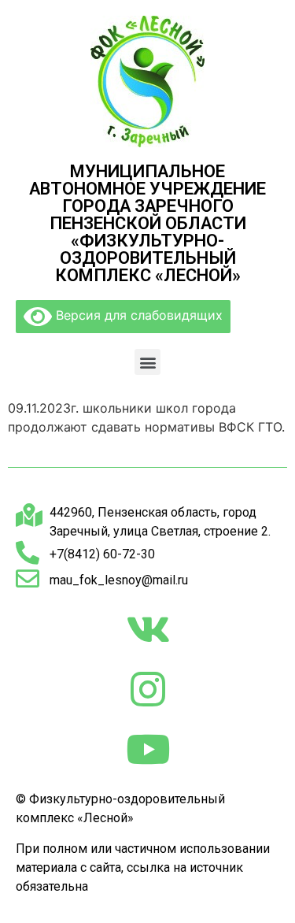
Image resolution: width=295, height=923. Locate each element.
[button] (147, 362)
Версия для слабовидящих (137, 315)
